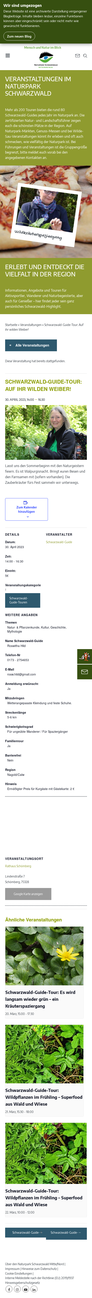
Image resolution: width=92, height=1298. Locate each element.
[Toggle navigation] (7, 57)
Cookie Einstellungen (18, 1273)
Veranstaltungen (31, 325)
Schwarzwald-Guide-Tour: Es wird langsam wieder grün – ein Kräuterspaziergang (40, 999)
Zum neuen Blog (19, 36)
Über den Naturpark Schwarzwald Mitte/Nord (34, 1264)
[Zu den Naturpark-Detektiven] (85, 656)
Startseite (11, 325)
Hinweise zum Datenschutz (39, 1269)
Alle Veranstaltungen (31, 345)
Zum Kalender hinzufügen (26, 509)
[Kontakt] (84, 671)
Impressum (12, 1269)
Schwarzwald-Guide (59, 542)
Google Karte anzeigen (28, 894)
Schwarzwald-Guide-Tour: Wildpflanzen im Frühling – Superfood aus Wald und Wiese (43, 1097)
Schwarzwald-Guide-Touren (18, 600)
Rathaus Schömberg (18, 866)
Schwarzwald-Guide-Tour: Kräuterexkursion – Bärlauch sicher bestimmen (64, 1233)
